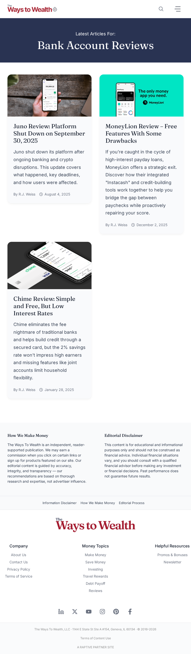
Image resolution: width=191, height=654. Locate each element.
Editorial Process (131, 503)
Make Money (95, 555)
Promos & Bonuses (172, 555)
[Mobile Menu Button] (178, 9)
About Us (18, 555)
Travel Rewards (95, 576)
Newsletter (172, 562)
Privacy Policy (18, 569)
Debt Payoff (95, 583)
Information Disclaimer (60, 503)
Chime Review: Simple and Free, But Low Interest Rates (44, 306)
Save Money (95, 562)
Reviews (95, 591)
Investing (95, 569)
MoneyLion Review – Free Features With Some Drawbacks (141, 133)
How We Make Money (98, 503)
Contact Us (18, 562)
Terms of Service (18, 576)
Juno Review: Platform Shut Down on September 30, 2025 (49, 133)
